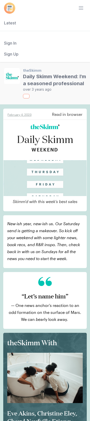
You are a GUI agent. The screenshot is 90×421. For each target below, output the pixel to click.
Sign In (10, 43)
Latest (10, 22)
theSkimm (32, 70)
